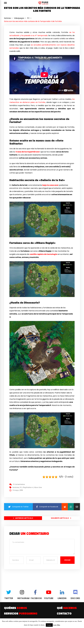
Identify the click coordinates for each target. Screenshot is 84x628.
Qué (67, 608)
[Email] (77, 506)
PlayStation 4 (28, 487)
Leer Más (56, 625)
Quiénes (15, 608)
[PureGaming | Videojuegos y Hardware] (43, 3)
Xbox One (38, 487)
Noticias (16, 487)
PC (21, 487)
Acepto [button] (49, 625)
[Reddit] (65, 506)
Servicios (20, 613)
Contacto (64, 613)
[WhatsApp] (71, 506)
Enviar (67, 560)
